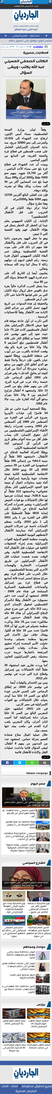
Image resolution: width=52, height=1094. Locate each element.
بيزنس (41, 1004)
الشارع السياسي (33, 863)
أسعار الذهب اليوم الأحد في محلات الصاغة (38, 1046)
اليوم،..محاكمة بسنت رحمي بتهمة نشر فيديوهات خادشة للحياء (21, 955)
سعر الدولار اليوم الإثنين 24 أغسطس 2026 (14, 1022)
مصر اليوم (38, 784)
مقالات (38, 47)
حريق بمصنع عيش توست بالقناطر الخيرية (22, 976)
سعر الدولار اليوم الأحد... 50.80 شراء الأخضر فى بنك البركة (14, 1047)
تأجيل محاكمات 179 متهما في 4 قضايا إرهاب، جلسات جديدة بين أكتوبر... (18, 989)
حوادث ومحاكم (34, 947)
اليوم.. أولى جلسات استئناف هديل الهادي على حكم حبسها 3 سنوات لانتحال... (18, 966)
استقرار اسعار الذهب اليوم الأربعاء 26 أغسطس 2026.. (39, 1023)
